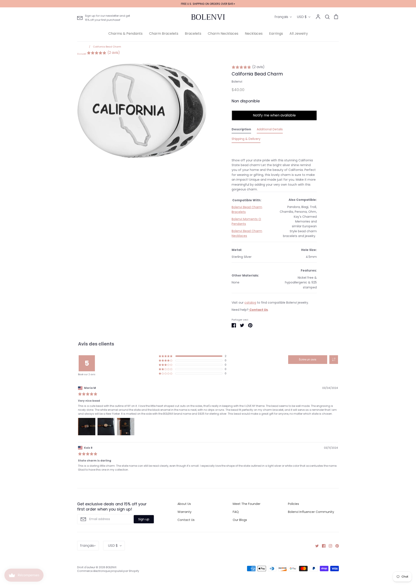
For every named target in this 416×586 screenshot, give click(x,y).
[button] (333, 359)
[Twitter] (315, 545)
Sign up (143, 519)
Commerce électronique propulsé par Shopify (108, 571)
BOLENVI (208, 17)
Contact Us (186, 520)
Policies (293, 504)
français (281, 16)
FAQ (236, 512)
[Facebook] (322, 545)
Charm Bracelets (163, 33)
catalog (250, 302)
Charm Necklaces (223, 33)
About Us (184, 504)
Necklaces (254, 33)
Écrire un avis (307, 359)
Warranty (184, 512)
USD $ (302, 16)
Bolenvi (237, 81)
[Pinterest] (335, 545)
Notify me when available (274, 115)
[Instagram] (328, 545)
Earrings (276, 33)
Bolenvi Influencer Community (311, 512)
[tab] (241, 130)
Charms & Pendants (125, 33)
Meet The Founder (246, 504)
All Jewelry (298, 33)
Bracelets (193, 33)
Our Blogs (240, 520)
